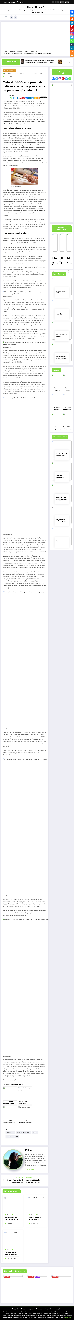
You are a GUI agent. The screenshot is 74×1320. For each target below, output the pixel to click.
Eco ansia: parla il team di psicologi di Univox (11, 1218)
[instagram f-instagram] (58, 2)
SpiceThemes (68, 1317)
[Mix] (72, 52)
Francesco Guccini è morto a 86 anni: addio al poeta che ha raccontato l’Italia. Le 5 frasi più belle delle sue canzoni (27, 61)
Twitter (23, 1309)
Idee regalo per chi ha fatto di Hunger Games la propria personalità (61, 358)
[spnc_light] (15, 17)
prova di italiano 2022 (17, 74)
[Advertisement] (37, 37)
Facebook (15, 1309)
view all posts (29, 1169)
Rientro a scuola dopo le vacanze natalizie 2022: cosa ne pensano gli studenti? (12, 1253)
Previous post (19, 1177)
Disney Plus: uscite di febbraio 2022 (15, 1181)
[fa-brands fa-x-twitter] (55, 2)
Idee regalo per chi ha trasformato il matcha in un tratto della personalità (67, 261)
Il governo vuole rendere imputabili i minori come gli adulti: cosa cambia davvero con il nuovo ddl (61, 520)
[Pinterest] (23, 98)
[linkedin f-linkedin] (66, 2)
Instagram (30, 1309)
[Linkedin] (17, 98)
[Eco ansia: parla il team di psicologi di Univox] (12, 1205)
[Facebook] (26, 98)
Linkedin (58, 1309)
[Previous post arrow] (3, 1180)
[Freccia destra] (68, 62)
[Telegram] (14, 98)
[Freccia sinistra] (65, 62)
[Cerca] (11, 17)
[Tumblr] (72, 44)
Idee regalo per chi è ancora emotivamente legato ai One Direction (61, 336)
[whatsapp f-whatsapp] (68, 2)
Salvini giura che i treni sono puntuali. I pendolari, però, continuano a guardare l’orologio (61, 498)
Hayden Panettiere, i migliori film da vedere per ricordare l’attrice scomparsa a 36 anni (67, 389)
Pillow (41, 74)
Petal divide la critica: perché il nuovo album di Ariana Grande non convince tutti (67, 428)
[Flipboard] (20, 98)
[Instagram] (72, 34)
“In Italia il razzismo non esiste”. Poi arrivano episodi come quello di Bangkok (61, 477)
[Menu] (6, 17)
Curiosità (6, 1277)
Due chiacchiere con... (9, 70)
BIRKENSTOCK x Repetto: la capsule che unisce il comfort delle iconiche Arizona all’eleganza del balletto (60, 261)
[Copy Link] (35, 98)
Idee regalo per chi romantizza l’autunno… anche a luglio (61, 314)
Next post (29, 1177)
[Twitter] (32, 98)
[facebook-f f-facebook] (53, 2)
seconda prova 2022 (32, 74)
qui (44, 241)
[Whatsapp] (11, 98)
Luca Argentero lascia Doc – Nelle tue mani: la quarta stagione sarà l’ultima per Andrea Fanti (56, 428)
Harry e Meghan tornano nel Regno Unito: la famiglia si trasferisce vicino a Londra (56, 389)
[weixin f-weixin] (63, 2)
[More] (38, 98)
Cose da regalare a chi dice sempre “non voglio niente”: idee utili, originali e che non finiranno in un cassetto (61, 292)
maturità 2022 (7, 74)
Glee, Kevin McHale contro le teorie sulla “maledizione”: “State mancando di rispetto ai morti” (67, 409)
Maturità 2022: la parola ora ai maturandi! (35, 1218)
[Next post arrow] (46, 1180)
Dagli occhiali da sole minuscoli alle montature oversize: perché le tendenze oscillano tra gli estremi (53, 261)
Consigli (37, 1277)
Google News (49, 1309)
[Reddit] (72, 19)
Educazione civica (19, 211)
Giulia (8, 1215)
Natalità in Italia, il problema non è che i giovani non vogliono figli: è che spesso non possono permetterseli (61, 455)
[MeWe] (29, 98)
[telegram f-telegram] (61, 2)
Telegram (39, 1309)
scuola (24, 74)
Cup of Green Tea (36, 7)
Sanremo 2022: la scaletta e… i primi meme (33, 1181)
